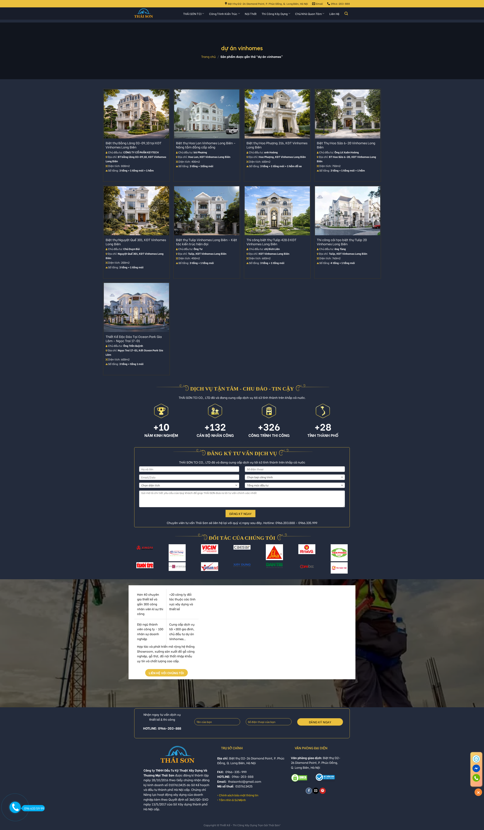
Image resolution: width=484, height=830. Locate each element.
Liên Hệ (334, 14)
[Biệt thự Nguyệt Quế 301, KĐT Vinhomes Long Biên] (136, 210)
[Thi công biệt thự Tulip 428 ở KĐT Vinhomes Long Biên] (277, 210)
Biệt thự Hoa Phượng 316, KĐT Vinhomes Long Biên (277, 145)
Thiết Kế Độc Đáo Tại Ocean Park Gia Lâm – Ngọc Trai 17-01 (134, 339)
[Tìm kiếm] (346, 14)
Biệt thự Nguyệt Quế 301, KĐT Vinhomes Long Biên (136, 242)
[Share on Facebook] (309, 791)
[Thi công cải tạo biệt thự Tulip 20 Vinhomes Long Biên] (347, 210)
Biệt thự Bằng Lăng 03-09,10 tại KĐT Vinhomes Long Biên (133, 145)
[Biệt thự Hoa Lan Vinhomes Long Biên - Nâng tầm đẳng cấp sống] (206, 113)
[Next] (346, 555)
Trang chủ (208, 56)
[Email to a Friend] (316, 791)
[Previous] (137, 555)
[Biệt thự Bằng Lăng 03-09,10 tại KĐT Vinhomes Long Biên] (136, 113)
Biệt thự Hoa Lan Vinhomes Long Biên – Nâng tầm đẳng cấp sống (206, 145)
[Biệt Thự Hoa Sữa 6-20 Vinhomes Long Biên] (347, 113)
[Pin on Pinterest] (323, 791)
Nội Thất (251, 14)
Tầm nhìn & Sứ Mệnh (232, 800)
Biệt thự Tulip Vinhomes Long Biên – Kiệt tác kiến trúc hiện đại (206, 242)
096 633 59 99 (34, 808)
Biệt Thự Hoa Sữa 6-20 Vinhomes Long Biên (346, 145)
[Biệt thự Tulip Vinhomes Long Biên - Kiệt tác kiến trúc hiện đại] (206, 210)
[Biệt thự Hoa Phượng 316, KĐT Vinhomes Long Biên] (277, 113)
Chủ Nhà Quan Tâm (308, 14)
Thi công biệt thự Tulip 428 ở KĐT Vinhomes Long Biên (271, 242)
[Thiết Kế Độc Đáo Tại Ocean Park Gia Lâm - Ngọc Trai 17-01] (136, 307)
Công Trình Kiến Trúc (223, 14)
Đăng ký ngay (240, 513)
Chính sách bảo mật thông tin (238, 795)
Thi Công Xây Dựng (275, 14)
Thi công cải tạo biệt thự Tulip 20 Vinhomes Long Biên (342, 242)
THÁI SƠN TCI (192, 14)
